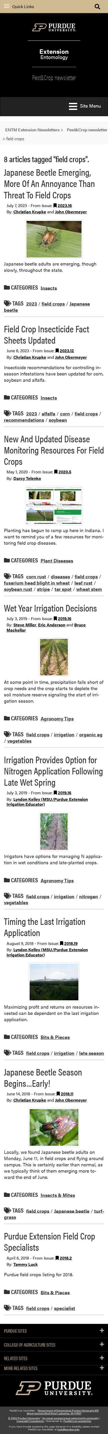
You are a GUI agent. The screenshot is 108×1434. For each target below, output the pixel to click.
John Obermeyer (71, 212)
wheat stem (89, 589)
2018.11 (67, 1094)
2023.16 (65, 205)
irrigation (64, 734)
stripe (43, 589)
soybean (58, 419)
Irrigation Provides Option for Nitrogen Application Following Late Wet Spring (53, 771)
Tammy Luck (25, 1264)
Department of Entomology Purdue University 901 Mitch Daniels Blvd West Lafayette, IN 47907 (63, 1412)
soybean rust (18, 589)
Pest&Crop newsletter (54, 77)
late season (91, 1053)
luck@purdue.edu (68, 1429)
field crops (53, 303)
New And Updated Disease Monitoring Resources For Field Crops (54, 450)
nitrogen (88, 896)
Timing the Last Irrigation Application (44, 926)
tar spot (63, 589)
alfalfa (48, 413)
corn (65, 413)
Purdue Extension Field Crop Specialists (49, 1241)
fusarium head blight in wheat (37, 582)
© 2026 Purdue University (24, 1418)
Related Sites (16, 1358)
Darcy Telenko (27, 478)
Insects (49, 287)
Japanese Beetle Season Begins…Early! (43, 1077)
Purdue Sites (15, 1331)
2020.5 (64, 472)
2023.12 (67, 351)
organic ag (90, 734)
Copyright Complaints (30, 1421)
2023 (31, 303)
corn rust (36, 576)
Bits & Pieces (55, 1037)
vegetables (19, 740)
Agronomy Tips (57, 718)
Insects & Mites (58, 1195)
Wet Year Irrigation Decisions (50, 607)
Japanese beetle (71, 1210)
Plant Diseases (57, 560)
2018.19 (71, 943)
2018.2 (66, 1258)
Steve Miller (24, 625)
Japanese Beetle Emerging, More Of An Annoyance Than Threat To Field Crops (49, 183)
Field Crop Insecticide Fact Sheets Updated (46, 334)
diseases (60, 576)
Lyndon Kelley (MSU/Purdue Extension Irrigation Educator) (47, 801)
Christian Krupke (29, 212)
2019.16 (64, 618)
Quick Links (23, 6)
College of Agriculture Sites (29, 1345)
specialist (64, 1308)
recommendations (24, 419)
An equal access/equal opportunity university (70, 1418)
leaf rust (83, 582)
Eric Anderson (51, 625)
